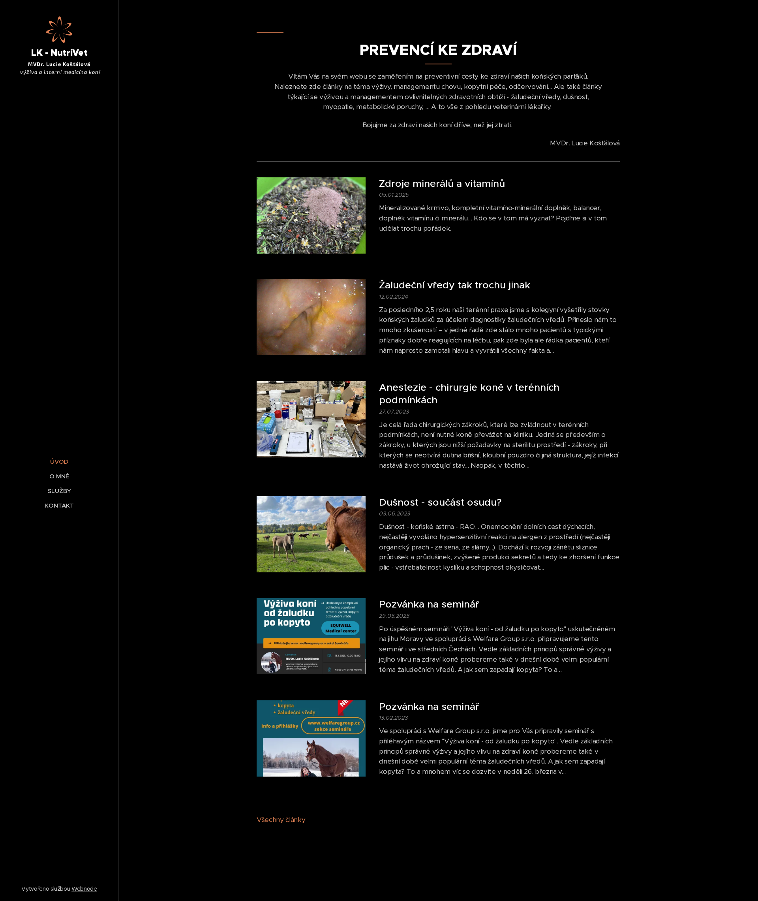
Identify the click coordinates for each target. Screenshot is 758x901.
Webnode (84, 888)
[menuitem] (59, 461)
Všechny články (281, 819)
